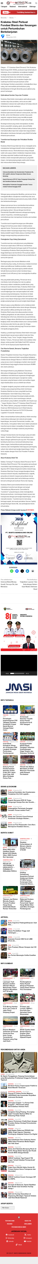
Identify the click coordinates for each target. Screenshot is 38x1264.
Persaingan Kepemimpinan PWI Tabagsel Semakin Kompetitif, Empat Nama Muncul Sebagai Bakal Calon (10, 724)
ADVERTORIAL (11, 1091)
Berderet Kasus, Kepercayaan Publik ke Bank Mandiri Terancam (22, 1087)
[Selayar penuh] (34, 673)
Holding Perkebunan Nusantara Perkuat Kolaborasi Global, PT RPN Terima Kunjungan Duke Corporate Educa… (27, 878)
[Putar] (3, 673)
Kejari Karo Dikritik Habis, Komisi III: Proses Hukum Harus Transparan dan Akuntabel (22, 1169)
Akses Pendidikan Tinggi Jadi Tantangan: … (19, 932)
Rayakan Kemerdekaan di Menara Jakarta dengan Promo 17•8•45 (26, 846)
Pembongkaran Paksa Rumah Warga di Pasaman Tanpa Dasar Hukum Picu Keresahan (27, 986)
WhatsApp (11, 1238)
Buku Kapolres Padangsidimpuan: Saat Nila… (22, 924)
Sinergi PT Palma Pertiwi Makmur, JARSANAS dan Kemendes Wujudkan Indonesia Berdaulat (22, 1095)
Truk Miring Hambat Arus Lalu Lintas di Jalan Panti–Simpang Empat (10, 1009)
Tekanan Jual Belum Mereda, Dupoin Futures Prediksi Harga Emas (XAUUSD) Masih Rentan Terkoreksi (10, 904)
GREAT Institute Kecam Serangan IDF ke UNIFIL (22, 1178)
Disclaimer (28, 1224)
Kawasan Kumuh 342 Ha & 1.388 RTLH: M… (20, 940)
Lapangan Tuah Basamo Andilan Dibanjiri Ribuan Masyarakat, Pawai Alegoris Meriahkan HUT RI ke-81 (10, 986)
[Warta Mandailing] (19, 3)
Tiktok (20, 1245)
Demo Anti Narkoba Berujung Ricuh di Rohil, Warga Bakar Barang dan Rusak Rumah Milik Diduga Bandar (22, 1151)
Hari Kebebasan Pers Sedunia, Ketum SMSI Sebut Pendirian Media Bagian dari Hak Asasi (22, 1142)
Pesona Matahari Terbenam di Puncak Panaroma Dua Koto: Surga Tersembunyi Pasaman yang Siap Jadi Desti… (10, 1035)
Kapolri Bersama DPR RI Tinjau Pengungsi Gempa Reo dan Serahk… (21, 801)
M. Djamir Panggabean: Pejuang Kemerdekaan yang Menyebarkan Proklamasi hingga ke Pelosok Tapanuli (19, 1078)
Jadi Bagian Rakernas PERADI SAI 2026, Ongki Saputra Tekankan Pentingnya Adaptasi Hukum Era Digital (22, 1132)
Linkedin (11, 1241)
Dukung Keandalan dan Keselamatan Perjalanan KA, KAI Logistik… (21, 793)
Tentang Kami (9, 1221)
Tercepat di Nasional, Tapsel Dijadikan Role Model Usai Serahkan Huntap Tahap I (22, 1187)
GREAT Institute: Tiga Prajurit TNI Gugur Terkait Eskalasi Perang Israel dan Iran (21, 1160)
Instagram (29, 1238)
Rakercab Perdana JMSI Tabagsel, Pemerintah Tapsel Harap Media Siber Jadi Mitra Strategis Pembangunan (27, 904)
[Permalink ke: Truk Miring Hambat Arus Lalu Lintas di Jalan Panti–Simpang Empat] (10, 997)
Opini (9, 945)
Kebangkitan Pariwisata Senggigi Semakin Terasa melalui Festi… (20, 809)
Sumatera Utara (25, 839)
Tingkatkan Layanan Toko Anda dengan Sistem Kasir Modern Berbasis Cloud (28, 584)
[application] (19, 665)
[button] (19, 665)
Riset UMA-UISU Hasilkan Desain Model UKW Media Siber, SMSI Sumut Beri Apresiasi (10, 853)
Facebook (11, 1235)
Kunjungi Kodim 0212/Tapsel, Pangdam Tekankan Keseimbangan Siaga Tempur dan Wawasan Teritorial (27, 748)
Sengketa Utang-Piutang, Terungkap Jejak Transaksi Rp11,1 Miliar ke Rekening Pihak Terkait (21, 1114)
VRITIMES (30, 510)
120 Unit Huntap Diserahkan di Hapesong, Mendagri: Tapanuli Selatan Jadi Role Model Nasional (22, 1196)
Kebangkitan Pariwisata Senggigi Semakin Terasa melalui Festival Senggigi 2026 (17, 186)
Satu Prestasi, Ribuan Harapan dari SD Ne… (22, 948)
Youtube (28, 1241)
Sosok (3, 1074)
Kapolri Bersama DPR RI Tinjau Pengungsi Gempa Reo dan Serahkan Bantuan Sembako (19, 180)
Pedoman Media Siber (19, 1227)
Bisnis (10, 790)
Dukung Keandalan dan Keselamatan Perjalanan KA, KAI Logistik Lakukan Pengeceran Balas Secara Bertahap (18, 174)
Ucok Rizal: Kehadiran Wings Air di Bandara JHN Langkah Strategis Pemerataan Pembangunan (10, 748)
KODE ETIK (28, 1221)
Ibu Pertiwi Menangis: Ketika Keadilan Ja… (22, 956)
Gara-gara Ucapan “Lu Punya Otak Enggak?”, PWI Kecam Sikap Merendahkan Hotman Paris (21, 1105)
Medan (5, 847)
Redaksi (9, 1224)
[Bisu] (31, 673)
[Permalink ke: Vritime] (3, 36)
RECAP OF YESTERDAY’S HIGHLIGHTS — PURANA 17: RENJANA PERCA (10, 867)
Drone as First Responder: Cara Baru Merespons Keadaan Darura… (21, 826)
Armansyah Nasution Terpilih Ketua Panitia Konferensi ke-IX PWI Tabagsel (26, 720)
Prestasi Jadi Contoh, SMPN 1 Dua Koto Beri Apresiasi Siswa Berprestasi (26, 1010)
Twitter (29, 1235)
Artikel (10, 921)
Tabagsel (6, 715)
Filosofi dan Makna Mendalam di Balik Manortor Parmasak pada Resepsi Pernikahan (27, 770)
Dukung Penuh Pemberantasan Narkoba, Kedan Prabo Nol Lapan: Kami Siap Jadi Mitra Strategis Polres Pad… (9, 772)
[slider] (17, 673)
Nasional (11, 1084)
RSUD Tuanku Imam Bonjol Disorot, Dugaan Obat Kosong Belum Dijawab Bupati (27, 1033)
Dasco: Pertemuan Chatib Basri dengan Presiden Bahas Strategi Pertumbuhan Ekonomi (22, 1123)
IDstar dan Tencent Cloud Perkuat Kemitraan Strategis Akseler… (20, 818)
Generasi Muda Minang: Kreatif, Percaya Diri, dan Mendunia (9, 583)
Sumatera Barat (8, 978)
